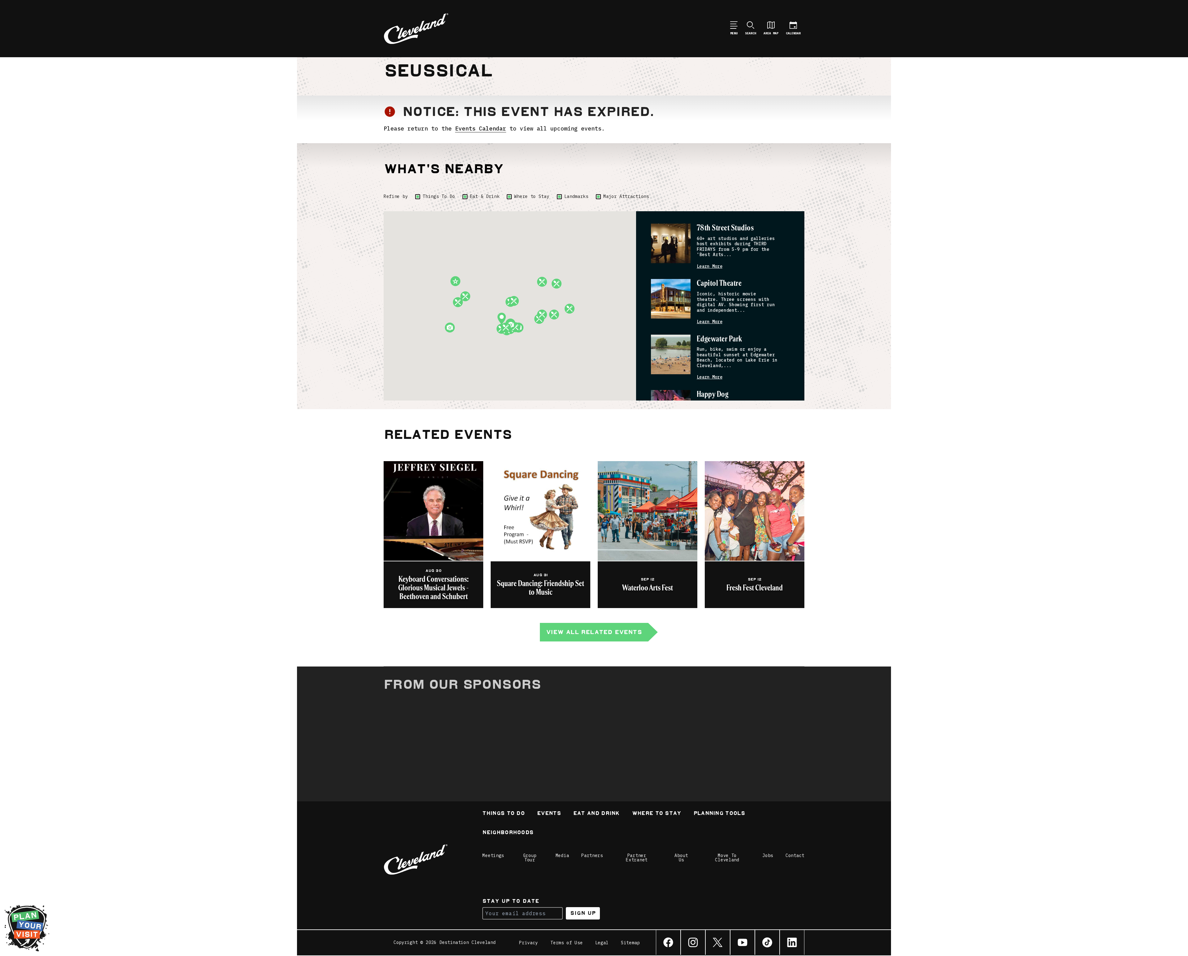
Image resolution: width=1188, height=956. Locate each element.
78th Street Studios (725, 228)
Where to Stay (531, 196)
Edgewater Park (719, 339)
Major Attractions (626, 196)
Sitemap (630, 943)
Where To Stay (656, 814)
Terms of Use (566, 943)
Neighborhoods (507, 833)
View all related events (594, 632)
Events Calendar (480, 128)
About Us (681, 858)
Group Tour (530, 858)
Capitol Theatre (719, 283)
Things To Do (439, 196)
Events (549, 814)
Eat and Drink (596, 814)
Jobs (767, 855)
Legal (602, 943)
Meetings (493, 855)
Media (562, 855)
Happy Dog (712, 394)
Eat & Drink (485, 196)
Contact (795, 855)
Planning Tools (719, 814)
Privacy (528, 943)
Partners (592, 855)
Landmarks (576, 196)
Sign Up (583, 913)
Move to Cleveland (727, 858)
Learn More (709, 266)
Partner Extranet (637, 858)
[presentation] (671, 243)
